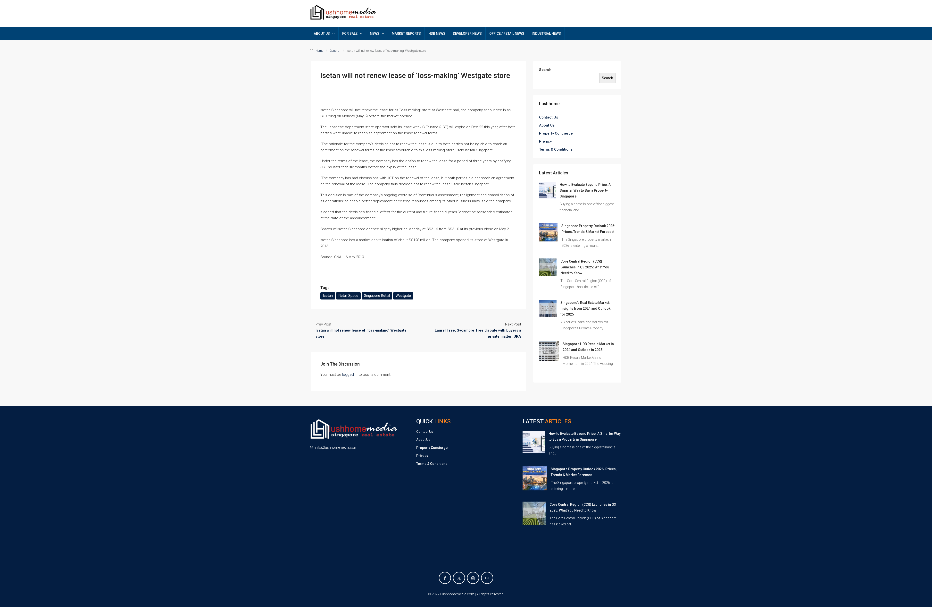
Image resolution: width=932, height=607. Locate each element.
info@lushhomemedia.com (336, 447)
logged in (350, 374)
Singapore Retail (377, 295)
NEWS (374, 33)
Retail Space (348, 295)
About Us (547, 125)
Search (545, 70)
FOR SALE (350, 33)
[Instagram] (473, 578)
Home (319, 50)
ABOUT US (322, 33)
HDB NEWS (436, 33)
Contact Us (548, 117)
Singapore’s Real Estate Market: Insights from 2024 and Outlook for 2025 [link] (585, 308)
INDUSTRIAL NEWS (546, 33)
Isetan (328, 295)
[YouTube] (487, 578)
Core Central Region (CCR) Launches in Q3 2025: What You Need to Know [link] (584, 267)
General (335, 50)
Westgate (403, 295)
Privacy (545, 141)
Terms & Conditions (556, 149)
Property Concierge (556, 133)
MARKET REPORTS (406, 33)
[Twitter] (459, 578)
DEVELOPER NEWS (467, 33)
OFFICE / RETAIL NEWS (506, 33)
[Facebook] (445, 578)
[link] (547, 190)
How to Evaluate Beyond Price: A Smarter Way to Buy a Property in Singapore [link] (585, 190)
